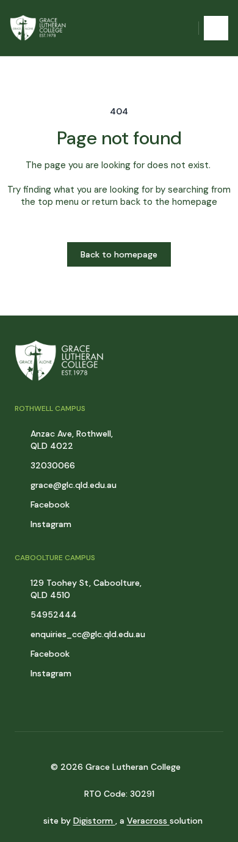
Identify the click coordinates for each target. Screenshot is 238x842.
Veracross (148, 820)
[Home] (40, 28)
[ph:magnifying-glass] (181, 28)
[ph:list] (216, 28)
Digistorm (94, 820)
